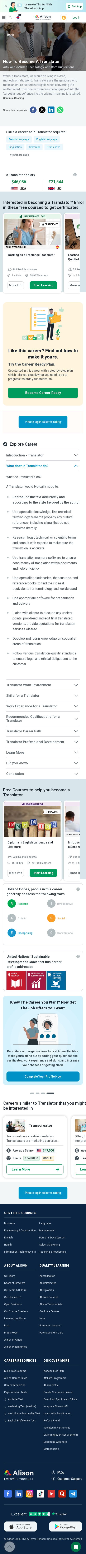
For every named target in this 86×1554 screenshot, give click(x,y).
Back (10, 35)
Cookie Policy (64, 1539)
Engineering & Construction (20, 1230)
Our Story (9, 1276)
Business (9, 1223)
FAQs (60, 1472)
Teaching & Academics (52, 1251)
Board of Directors (14, 1283)
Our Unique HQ (12, 1297)
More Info (15, 285)
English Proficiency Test (21, 1420)
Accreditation (47, 1276)
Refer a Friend (52, 1420)
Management (47, 1230)
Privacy (25, 1539)
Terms (33, 1539)
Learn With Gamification (57, 1413)
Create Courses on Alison (58, 1392)
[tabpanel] (43, 1040)
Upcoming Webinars (55, 1441)
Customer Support (69, 1478)
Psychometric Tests (15, 1392)
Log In (76, 17)
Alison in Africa (13, 1339)
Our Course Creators (16, 1311)
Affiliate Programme (55, 1378)
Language (45, 1223)
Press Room (11, 1332)
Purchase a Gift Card (51, 1332)
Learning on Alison (15, 1318)
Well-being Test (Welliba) (22, 1406)
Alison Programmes (15, 1346)
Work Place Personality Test (24, 1413)
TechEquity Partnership (57, 1427)
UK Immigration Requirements (61, 1434)
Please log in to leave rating (43, 422)
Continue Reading (13, 98)
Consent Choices (47, 1539)
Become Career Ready (43, 393)
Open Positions (13, 1304)
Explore (3, 17)
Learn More (21, 1169)
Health (8, 1244)
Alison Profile (51, 1385)
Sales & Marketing (49, 1244)
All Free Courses (48, 1297)
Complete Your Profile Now (43, 1076)
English (8, 1237)
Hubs (42, 1318)
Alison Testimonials (50, 1304)
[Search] (8, 14)
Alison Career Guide (15, 1378)
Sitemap (77, 1539)
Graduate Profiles (49, 1311)
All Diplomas (46, 1290)
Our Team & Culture (15, 1290)
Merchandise (51, 1448)
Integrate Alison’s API (56, 1406)
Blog (6, 1325)
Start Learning (43, 285)
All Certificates (47, 1283)
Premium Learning (50, 1325)
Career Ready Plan (14, 1385)
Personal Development (52, 1237)
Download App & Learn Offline (60, 1399)
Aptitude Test (15, 1399)
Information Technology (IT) (20, 1251)
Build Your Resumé (15, 1371)
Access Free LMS (54, 1371)
